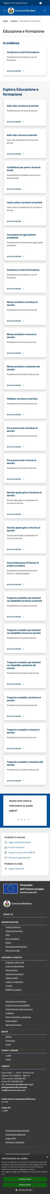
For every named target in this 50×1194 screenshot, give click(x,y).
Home (5, 20)
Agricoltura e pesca (13, 1024)
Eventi (8, 1059)
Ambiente (10, 1013)
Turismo (9, 985)
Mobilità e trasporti (13, 989)
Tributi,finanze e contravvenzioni (19, 1009)
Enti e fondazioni (12, 938)
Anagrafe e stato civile (15, 962)
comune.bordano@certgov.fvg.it (19, 1084)
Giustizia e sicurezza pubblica (18, 1005)
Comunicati (10, 1040)
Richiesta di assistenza (15, 1142)
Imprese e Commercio (14, 974)
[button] (25, 1190)
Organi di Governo (13, 927)
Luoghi (8, 1055)
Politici (8, 942)
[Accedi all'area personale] (40, 3)
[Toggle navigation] (4, 10)
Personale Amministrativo (16, 946)
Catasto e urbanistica (14, 981)
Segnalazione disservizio (16, 1134)
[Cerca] (44, 10)
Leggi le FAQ (11, 1138)
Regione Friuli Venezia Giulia (15, 2)
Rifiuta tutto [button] (25, 1185)
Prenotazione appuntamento (17, 1130)
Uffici (8, 934)
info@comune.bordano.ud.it (13, 1090)
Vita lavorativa (12, 970)
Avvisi (8, 1044)
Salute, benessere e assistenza (18, 1017)
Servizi (14, 20)
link (3, 1174)
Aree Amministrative (14, 931)
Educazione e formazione (16, 1001)
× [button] (47, 1157)
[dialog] (25, 1174)
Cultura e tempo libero (15, 966)
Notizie (8, 1036)
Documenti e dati (13, 950)
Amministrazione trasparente (18, 1154)
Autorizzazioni (11, 1020)
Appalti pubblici (12, 977)
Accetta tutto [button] (25, 1179)
